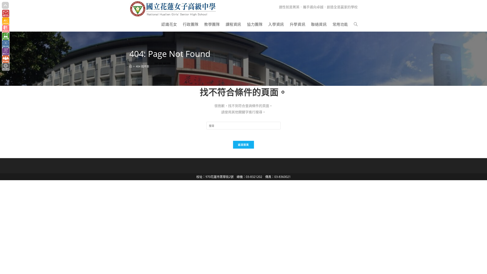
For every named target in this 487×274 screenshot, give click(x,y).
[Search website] (355, 25)
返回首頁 (243, 144)
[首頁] (130, 66)
